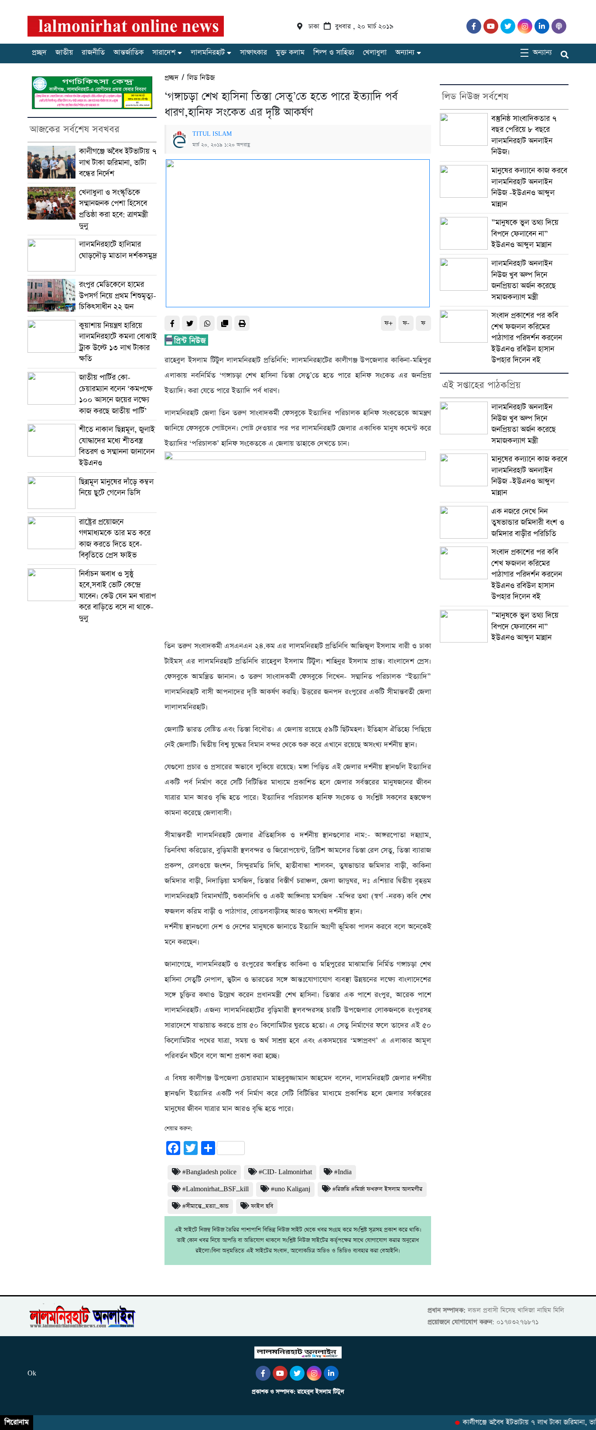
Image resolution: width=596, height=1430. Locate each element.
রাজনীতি (93, 53)
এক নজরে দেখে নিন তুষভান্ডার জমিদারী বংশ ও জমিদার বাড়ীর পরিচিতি (527, 522)
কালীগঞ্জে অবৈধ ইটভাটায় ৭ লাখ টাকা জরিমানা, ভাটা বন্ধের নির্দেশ (118, 162)
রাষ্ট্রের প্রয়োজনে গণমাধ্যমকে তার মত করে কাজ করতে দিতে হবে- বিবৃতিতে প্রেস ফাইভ (115, 538)
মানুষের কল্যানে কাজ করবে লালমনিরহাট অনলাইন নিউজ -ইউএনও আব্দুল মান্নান (529, 187)
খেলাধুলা (375, 53)
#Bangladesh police (209, 1172)
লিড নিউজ (201, 78)
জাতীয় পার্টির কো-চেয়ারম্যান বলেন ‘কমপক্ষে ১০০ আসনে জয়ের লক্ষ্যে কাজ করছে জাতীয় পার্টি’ (116, 394)
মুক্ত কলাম (290, 53)
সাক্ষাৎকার (253, 53)
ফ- (406, 323)
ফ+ (388, 323)
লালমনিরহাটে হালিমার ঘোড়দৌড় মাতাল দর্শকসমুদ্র (118, 250)
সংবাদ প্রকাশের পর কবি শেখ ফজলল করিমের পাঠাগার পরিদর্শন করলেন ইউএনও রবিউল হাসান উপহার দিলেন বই (526, 337)
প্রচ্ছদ (39, 53)
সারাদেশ (163, 53)
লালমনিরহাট (208, 53)
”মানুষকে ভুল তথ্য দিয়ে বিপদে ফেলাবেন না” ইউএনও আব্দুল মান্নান (524, 233)
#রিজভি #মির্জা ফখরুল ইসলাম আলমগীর (377, 1189)
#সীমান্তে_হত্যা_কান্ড (205, 1206)
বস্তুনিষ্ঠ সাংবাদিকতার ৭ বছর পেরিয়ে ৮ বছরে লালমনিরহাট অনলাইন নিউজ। (524, 135)
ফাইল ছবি (262, 1206)
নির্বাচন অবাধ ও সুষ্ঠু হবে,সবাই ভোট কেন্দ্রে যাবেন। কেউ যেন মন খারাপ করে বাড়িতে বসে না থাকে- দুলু (117, 596)
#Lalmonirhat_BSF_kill (215, 1189)
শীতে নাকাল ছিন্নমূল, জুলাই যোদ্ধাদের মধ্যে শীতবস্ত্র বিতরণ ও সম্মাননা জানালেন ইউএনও (117, 446)
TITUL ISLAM (212, 134)
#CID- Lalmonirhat (285, 1172)
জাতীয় (64, 53)
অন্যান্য (404, 53)
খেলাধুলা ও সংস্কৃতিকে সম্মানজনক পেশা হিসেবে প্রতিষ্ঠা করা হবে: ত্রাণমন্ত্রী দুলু (113, 209)
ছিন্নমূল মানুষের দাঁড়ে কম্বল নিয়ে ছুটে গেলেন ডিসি (116, 487)
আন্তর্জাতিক (128, 53)
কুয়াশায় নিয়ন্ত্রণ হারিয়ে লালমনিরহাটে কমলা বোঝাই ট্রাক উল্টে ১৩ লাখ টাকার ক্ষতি (118, 342)
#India (343, 1172)
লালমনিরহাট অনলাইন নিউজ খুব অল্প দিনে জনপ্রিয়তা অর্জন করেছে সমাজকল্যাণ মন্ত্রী (523, 280)
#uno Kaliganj (290, 1189)
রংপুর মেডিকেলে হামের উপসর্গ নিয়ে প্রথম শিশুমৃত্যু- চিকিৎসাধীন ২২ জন (117, 295)
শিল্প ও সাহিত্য (333, 53)
